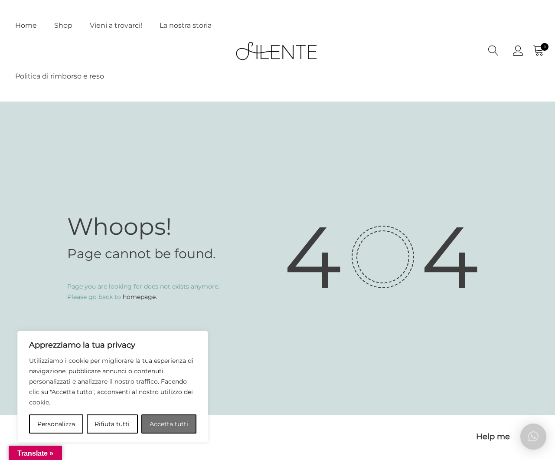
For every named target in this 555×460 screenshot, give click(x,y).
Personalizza (56, 424)
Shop (63, 25)
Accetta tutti (169, 424)
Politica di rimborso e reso (59, 76)
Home (26, 25)
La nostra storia (186, 25)
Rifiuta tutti (112, 424)
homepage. (140, 297)
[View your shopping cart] (538, 51)
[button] (533, 437)
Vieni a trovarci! (116, 25)
